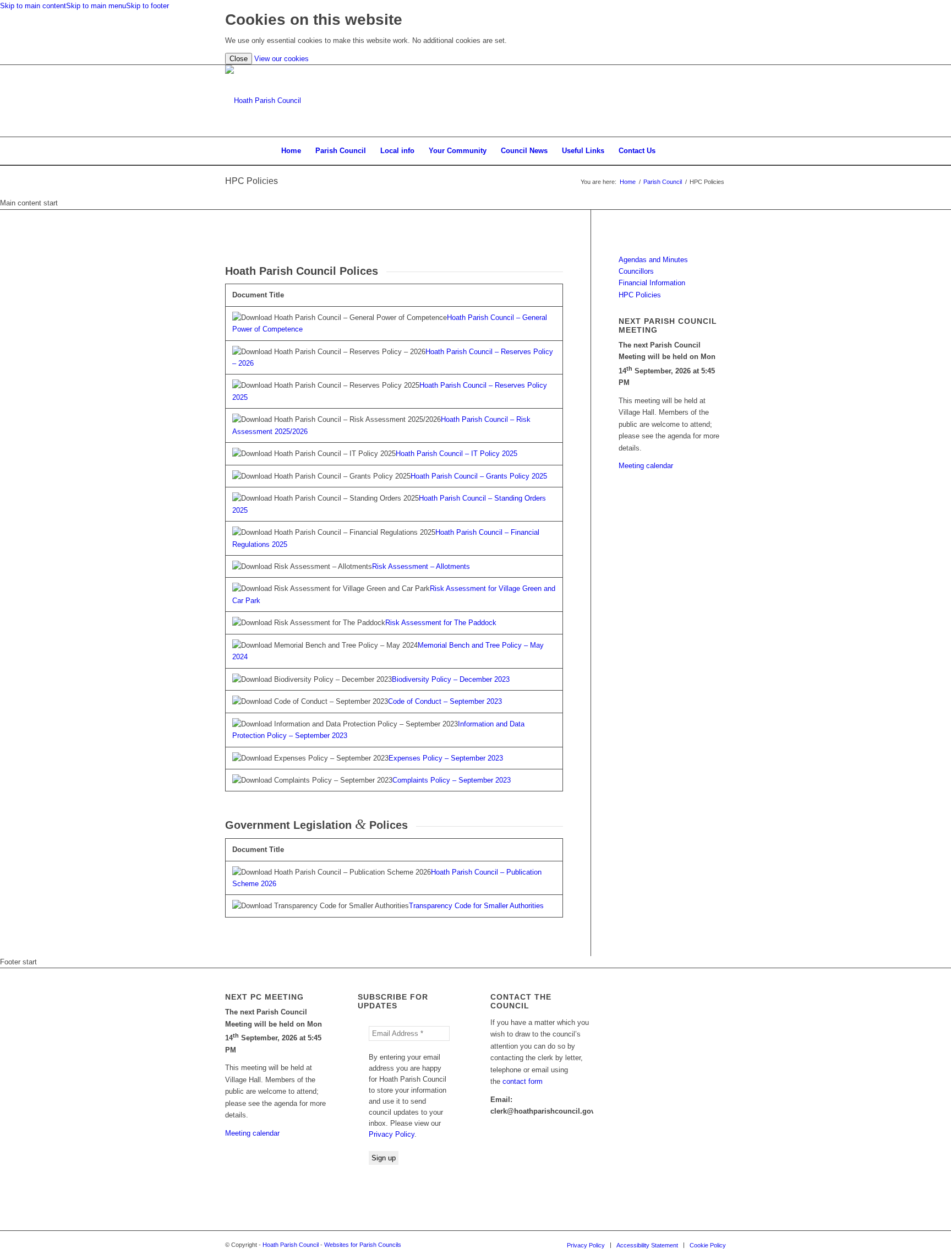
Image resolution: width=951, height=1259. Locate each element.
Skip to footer (147, 6)
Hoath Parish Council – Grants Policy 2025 (479, 476)
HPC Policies (251, 181)
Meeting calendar (646, 466)
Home (628, 181)
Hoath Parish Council (291, 1244)
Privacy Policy (391, 1134)
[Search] (670, 151)
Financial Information (652, 283)
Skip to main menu (96, 6)
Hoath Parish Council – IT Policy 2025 (456, 453)
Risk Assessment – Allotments (421, 566)
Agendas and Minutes (653, 260)
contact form (522, 1081)
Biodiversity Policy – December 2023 (451, 679)
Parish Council (662, 181)
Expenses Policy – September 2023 (446, 758)
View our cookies (281, 59)
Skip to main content (33, 6)
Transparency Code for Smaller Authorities (476, 906)
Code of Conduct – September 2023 (445, 701)
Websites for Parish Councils (362, 1244)
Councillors (636, 271)
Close (238, 59)
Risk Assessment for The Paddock (440, 622)
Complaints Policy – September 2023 (451, 780)
